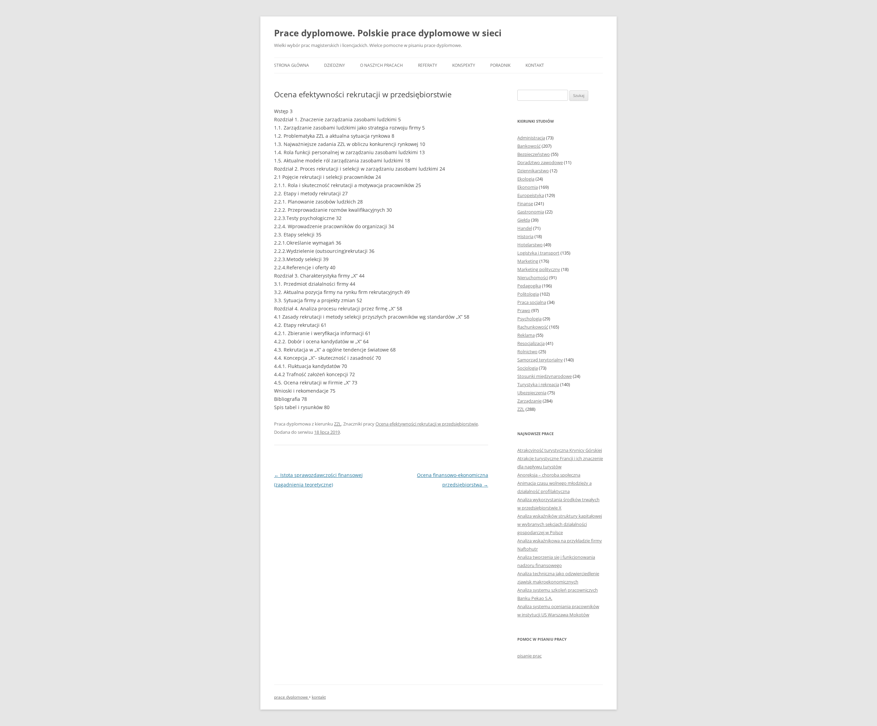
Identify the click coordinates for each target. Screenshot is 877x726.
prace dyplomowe (291, 697)
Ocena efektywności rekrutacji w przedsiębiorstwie (426, 424)
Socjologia (527, 368)
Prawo (523, 310)
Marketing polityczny (538, 269)
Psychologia (529, 319)
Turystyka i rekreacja (538, 384)
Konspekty (463, 65)
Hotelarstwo (530, 245)
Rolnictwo (527, 351)
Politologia (528, 294)
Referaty (427, 65)
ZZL (337, 424)
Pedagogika (529, 286)
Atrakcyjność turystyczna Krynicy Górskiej (559, 450)
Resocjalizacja (531, 343)
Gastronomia (530, 212)
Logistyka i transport (538, 253)
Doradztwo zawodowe (540, 162)
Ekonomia (527, 187)
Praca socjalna (531, 302)
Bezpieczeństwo (533, 154)
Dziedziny (334, 65)
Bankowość (529, 146)
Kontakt (535, 65)
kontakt (319, 697)
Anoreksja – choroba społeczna (548, 475)
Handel (524, 228)
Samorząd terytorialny (540, 360)
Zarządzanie (529, 401)
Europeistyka (530, 195)
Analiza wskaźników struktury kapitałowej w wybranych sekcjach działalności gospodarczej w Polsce (559, 524)
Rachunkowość (532, 327)
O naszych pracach (381, 65)
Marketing (527, 261)
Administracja (531, 138)
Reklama (526, 335)
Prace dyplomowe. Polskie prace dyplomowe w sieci (388, 33)
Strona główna (291, 65)
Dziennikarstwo (533, 171)
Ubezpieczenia (531, 393)
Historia (525, 236)
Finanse (525, 203)
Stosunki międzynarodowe (544, 376)
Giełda (523, 220)
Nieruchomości (532, 277)
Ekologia (525, 179)
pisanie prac (529, 656)
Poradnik (500, 65)
